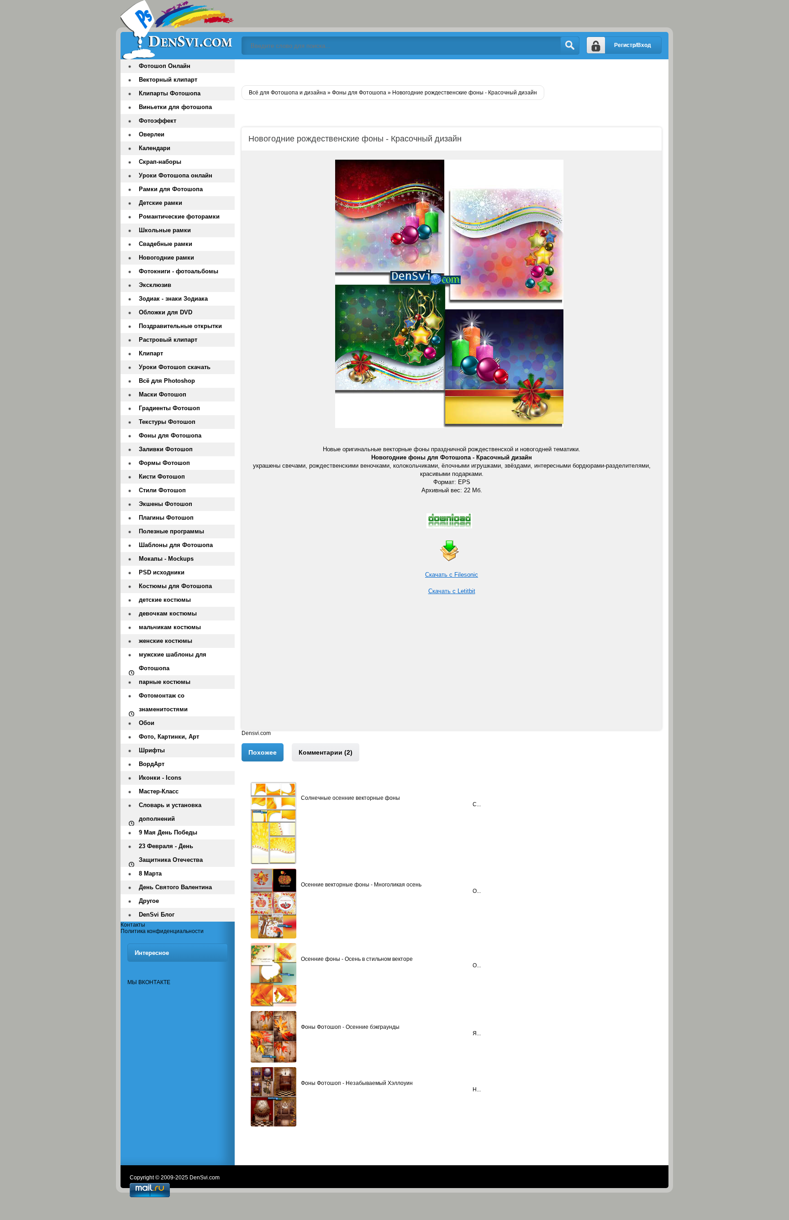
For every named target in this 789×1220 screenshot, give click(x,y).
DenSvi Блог (156, 914)
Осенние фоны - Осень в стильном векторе (357, 959)
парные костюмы (164, 681)
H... (477, 1089)
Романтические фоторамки (179, 216)
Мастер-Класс (159, 791)
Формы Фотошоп (164, 462)
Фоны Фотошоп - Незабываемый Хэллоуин (357, 1083)
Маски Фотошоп (162, 394)
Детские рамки (160, 202)
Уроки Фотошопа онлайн (175, 175)
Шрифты (152, 750)
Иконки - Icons (160, 777)
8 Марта (150, 873)
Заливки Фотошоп (166, 449)
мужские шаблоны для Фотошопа (172, 661)
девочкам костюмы (168, 613)
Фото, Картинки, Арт (169, 736)
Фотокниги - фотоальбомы (178, 271)
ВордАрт (151, 764)
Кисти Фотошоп (162, 476)
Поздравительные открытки (180, 326)
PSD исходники (161, 572)
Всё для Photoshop (167, 380)
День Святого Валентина (175, 887)
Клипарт (151, 353)
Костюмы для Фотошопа (175, 586)
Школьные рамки (165, 230)
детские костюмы (165, 599)
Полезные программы (171, 531)
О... (477, 891)
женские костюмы (165, 640)
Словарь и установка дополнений (170, 812)
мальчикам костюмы (170, 627)
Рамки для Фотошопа (171, 189)
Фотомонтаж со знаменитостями (163, 702)
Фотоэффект (157, 120)
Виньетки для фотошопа (175, 107)
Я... (477, 1033)
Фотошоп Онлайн (164, 66)
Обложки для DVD (165, 312)
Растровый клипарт (168, 339)
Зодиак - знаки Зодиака (173, 298)
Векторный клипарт (168, 79)
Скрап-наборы (160, 161)
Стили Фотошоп (162, 490)
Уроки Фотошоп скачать (174, 367)
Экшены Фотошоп (165, 504)
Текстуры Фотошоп (167, 421)
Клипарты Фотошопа (169, 93)
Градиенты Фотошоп (169, 408)
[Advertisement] (451, 666)
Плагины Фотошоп (166, 517)
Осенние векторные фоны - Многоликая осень (361, 884)
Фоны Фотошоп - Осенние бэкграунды (350, 1027)
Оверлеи (151, 134)
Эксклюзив (155, 285)
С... (477, 804)
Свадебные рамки (165, 243)
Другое (149, 900)
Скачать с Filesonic (451, 574)
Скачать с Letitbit (451, 591)
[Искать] (569, 45)
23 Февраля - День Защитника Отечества (171, 853)
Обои (146, 722)
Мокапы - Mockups (166, 558)
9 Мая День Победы (168, 832)
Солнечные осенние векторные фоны (350, 798)
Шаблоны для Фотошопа (176, 545)
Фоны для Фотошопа (170, 435)
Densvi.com (256, 733)
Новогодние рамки (166, 257)
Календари (154, 148)
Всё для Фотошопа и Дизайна (178, 29)
